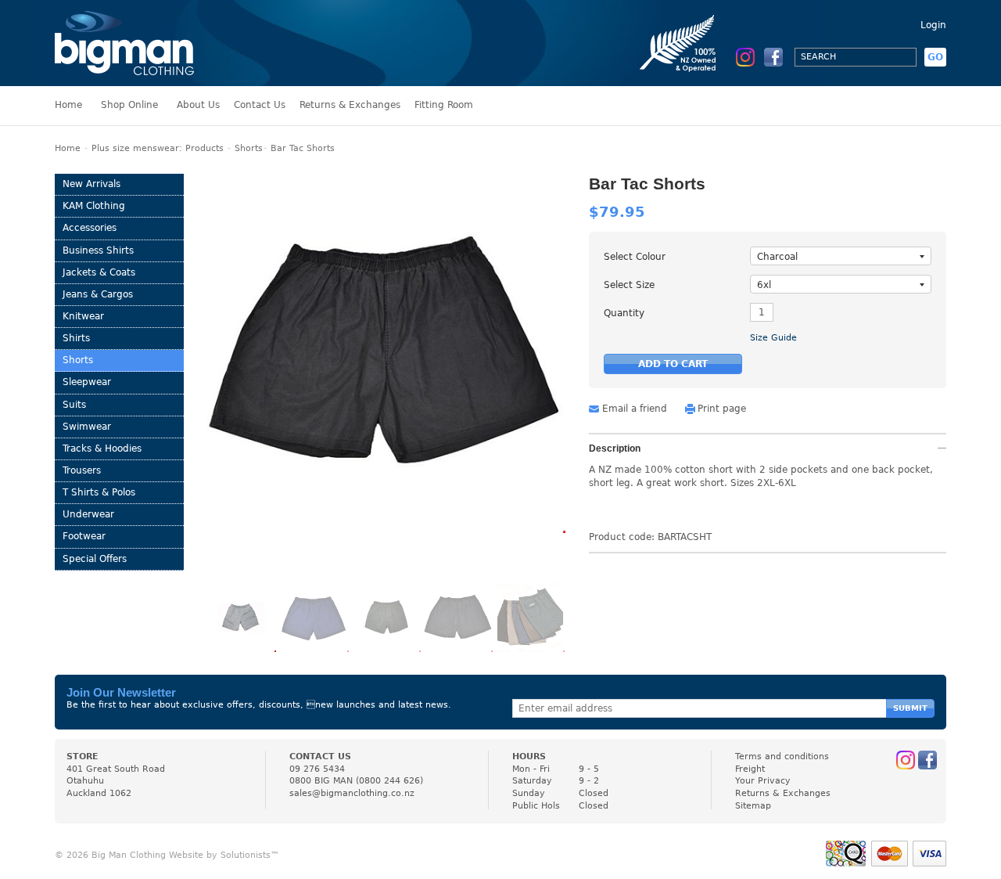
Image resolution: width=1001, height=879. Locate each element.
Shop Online (129, 104)
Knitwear (83, 316)
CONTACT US (320, 756)
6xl (764, 284)
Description (614, 449)
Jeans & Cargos (98, 294)
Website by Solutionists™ (224, 855)
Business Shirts (98, 250)
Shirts (76, 338)
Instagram (745, 57)
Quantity (624, 313)
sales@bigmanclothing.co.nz (351, 793)
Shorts (249, 148)
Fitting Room (443, 104)
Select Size (629, 284)
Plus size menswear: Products (157, 148)
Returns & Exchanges (350, 104)
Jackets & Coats (99, 272)
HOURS (529, 756)
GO (935, 57)
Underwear (88, 514)
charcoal (777, 256)
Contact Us (259, 104)
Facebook (773, 57)
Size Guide (773, 338)
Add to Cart (673, 363)
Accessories (90, 227)
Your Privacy (763, 781)
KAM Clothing (94, 205)
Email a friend (634, 408)
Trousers (82, 470)
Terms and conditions (782, 756)
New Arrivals (91, 183)
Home (68, 104)
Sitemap (753, 806)
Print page (722, 409)
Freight (750, 769)
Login (933, 25)
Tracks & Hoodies (102, 448)
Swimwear (87, 426)
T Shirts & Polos (99, 492)
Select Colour (635, 256)
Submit (910, 708)
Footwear (84, 536)
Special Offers (95, 558)
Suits (74, 404)
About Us (198, 104)
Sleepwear (87, 381)
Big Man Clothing (124, 43)
